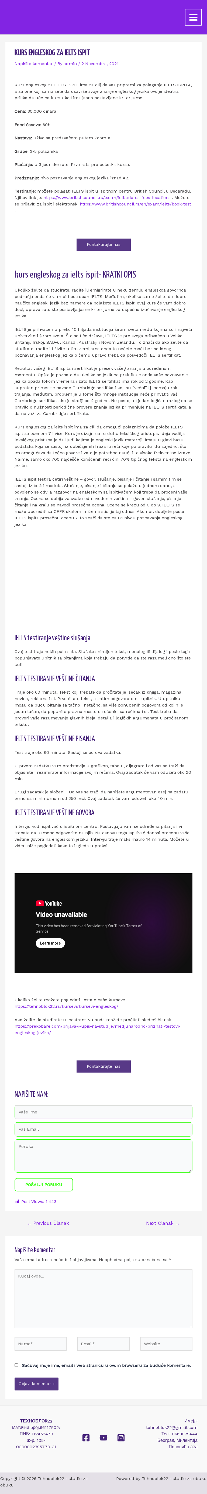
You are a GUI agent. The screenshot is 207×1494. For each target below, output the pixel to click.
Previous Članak (48, 1223)
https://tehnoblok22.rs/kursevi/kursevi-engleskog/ (66, 1006)
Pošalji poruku (43, 1184)
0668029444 (185, 1433)
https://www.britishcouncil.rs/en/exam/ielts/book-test (135, 204)
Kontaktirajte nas (103, 244)
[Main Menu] (193, 17)
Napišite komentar (34, 63)
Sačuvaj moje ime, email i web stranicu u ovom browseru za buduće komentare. (106, 1365)
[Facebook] (86, 1438)
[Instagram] (121, 1438)
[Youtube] (103, 1438)
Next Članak (163, 1223)
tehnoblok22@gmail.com (172, 1427)
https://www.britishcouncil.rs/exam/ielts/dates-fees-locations (107, 197)
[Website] (166, 1345)
